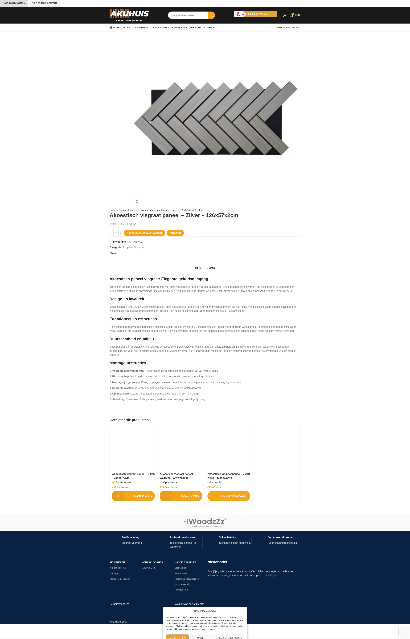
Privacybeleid (181, 589)
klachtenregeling (183, 584)
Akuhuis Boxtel (149, 567)
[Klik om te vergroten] (137, 201)
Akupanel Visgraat (129, 210)
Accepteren (177, 627)
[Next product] (201, 210)
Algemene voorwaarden (187, 579)
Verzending (180, 567)
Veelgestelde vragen (120, 579)
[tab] (205, 266)
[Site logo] (129, 15)
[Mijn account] (285, 15)
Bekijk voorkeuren (229, 627)
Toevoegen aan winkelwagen (144, 233)
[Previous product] (195, 210)
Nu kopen (175, 233)
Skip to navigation (14, 3)
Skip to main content (44, 3)
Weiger (201, 627)
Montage (114, 573)
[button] (133, 496)
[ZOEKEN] (211, 15)
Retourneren (181, 573)
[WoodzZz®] (205, 523)
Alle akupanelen (118, 567)
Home (113, 210)
